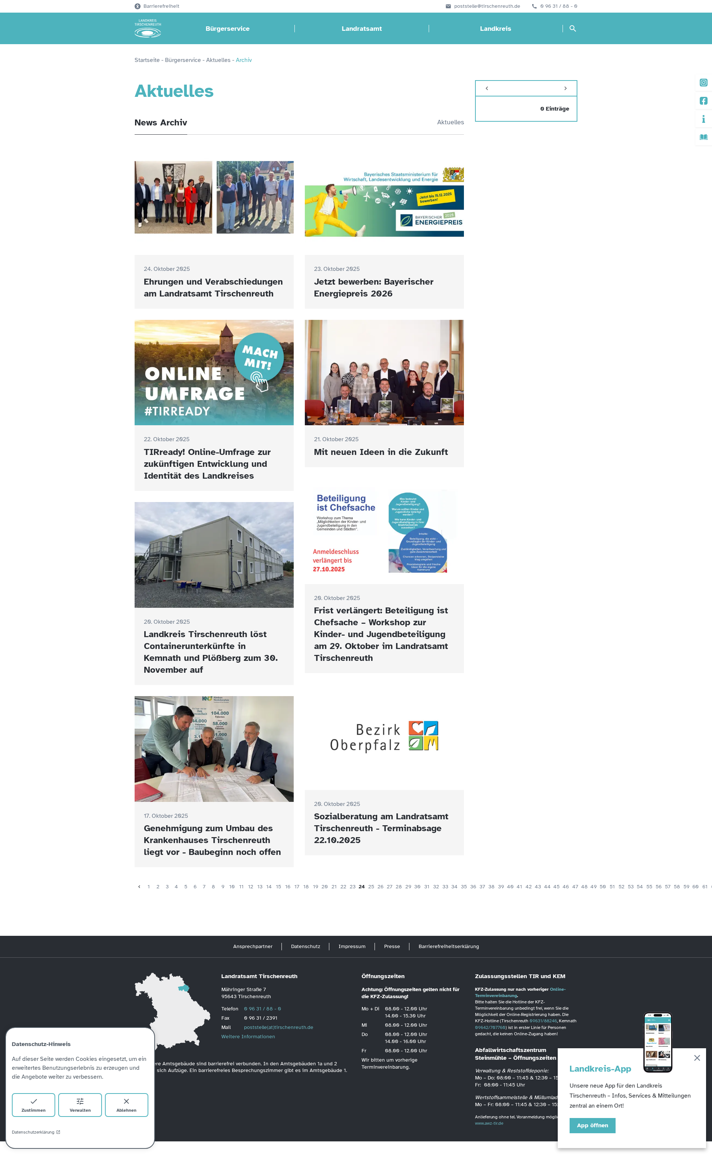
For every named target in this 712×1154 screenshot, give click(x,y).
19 (315, 886)
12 (250, 886)
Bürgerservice (228, 28)
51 (612, 886)
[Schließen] (697, 1059)
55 (649, 886)
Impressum (352, 946)
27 (389, 886)
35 (464, 886)
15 (278, 886)
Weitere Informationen (248, 1036)
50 (603, 886)
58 (677, 886)
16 (287, 886)
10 (232, 886)
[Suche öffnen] (573, 29)
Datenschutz (305, 946)
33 (445, 886)
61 (705, 886)
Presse (392, 946)
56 (659, 886)
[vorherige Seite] (139, 886)
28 (399, 886)
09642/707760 (490, 1027)
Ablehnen (126, 1110)
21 (334, 886)
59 (686, 886)
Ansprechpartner (253, 946)
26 (380, 886)
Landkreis (495, 28)
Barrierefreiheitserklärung (449, 946)
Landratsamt (362, 28)
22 (343, 886)
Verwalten (80, 1110)
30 (417, 886)
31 (426, 886)
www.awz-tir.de (489, 1123)
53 (631, 886)
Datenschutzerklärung (33, 1132)
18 (306, 886)
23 (353, 886)
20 (325, 886)
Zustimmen (34, 1110)
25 (371, 886)
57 (667, 886)
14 (269, 886)
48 (584, 886)
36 (473, 886)
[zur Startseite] (148, 28)
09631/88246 (543, 1020)
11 (241, 886)
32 (436, 886)
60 (695, 886)
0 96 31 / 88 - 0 (558, 6)
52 (621, 886)
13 (260, 886)
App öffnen (592, 1125)
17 (296, 886)
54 (640, 886)
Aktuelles (450, 122)
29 (408, 886)
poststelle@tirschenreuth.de (487, 6)
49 (593, 886)
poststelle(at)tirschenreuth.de (278, 1027)
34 (454, 886)
